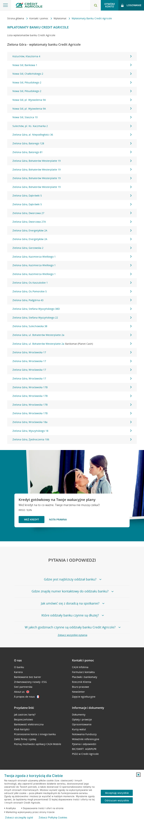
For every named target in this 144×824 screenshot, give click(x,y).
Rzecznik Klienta (81, 682)
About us (19, 691)
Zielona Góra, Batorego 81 (27, 152)
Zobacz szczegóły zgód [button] (19, 817)
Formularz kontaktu (83, 672)
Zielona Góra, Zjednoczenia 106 (30, 439)
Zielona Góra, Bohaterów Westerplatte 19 (36, 160)
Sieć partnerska (23, 686)
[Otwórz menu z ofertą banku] (5, 5)
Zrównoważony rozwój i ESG (30, 682)
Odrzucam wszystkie (117, 800)
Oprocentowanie (81, 724)
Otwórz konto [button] (109, 5)
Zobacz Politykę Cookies (53, 817)
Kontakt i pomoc (39, 18)
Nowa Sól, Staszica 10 (25, 117)
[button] (138, 774)
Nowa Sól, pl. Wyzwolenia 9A (29, 99)
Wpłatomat (60, 18)
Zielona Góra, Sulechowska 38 (29, 326)
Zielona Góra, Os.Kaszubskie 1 (30, 282)
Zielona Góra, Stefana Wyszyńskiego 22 (35, 317)
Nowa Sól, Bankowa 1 (24, 65)
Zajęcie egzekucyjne (83, 696)
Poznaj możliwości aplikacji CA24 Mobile (37, 744)
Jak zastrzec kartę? (24, 714)
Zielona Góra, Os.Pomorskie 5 (29, 291)
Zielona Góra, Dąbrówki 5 (27, 195)
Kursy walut (79, 729)
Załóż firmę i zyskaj (25, 739)
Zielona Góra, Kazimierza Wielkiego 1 (34, 256)
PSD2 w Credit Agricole (85, 754)
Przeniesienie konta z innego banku (35, 734)
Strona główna (16, 18)
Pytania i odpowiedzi (84, 744)
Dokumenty (78, 714)
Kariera (18, 672)
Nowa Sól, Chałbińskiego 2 (27, 73)
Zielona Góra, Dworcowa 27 (28, 213)
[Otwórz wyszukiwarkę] (95, 5)
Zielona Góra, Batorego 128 (28, 143)
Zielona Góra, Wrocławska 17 (29, 352)
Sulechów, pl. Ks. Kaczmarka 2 (30, 126)
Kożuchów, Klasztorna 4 (26, 56)
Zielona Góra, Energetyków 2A (29, 230)
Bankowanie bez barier (27, 677)
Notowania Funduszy (84, 734)
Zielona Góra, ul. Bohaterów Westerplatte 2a (38, 335)
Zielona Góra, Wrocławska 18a (29, 422)
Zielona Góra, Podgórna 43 (27, 300)
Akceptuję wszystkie (117, 792)
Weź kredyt (31, 519)
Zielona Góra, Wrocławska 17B (30, 387)
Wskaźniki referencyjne (85, 739)
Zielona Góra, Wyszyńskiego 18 (30, 430)
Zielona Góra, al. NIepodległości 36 (32, 134)
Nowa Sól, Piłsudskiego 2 (26, 82)
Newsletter (78, 691)
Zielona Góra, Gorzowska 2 (27, 248)
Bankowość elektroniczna (29, 724)
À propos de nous (24, 696)
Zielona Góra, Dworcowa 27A (29, 221)
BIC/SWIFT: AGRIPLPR (84, 749)
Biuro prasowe (80, 686)
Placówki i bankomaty (84, 677)
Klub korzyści (22, 729)
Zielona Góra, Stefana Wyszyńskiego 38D (36, 308)
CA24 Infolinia (80, 667)
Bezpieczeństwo (23, 719)
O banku (19, 667)
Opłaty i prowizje (82, 719)
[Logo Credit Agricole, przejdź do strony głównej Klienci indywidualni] (29, 5)
